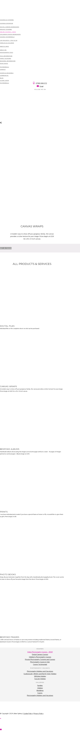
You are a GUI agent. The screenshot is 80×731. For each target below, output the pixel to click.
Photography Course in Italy (40, 662)
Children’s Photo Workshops (10, 34)
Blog (1, 78)
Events (40, 693)
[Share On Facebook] (0, 722)
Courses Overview (6, 23)
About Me (3, 50)
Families (40, 685)
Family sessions (5, 58)
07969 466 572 (41, 83)
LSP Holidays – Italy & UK (8, 40)
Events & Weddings (6, 73)
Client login (4, 80)
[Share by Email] (1, 729)
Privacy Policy (38, 713)
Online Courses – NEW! (8, 32)
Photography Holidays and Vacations (40, 671)
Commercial (4, 75)
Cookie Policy (28, 713)
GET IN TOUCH (6, 248)
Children (40, 688)
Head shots (4, 63)
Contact (3, 69)
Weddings (40, 690)
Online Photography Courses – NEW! (40, 652)
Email (41, 86)
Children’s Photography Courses (40, 657)
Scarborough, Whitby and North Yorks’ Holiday (40, 674)
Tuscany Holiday (40, 679)
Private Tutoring (6, 29)
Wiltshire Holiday (40, 676)
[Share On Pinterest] (0, 727)
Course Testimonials (7, 37)
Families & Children (7, 43)
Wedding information (7, 61)
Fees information (6, 56)
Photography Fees (6, 52)
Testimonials (4, 67)
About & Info (4, 46)
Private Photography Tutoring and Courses (40, 659)
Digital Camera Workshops (9, 27)
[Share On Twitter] (0, 724)
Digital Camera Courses (40, 654)
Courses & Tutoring (7, 20)
